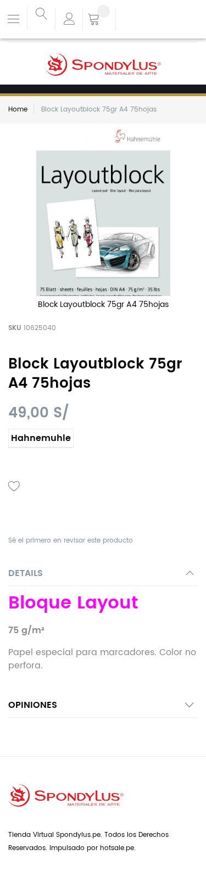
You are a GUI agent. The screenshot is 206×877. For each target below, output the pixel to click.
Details (25, 573)
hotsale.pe (117, 848)
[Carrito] (99, 20)
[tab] (103, 576)
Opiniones (32, 705)
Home (17, 109)
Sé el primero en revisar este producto (70, 540)
